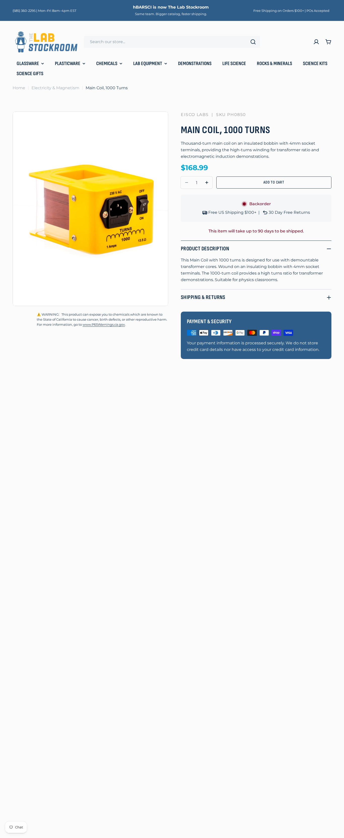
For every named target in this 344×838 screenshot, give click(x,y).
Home (19, 87)
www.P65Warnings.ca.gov (104, 324)
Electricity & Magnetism (55, 87)
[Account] (316, 42)
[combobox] (172, 42)
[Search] (253, 42)
